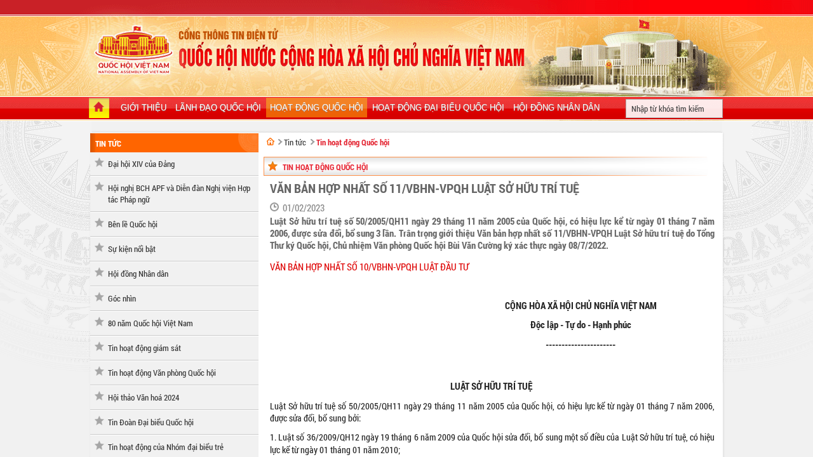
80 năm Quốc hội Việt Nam (150, 323)
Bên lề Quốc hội (133, 224)
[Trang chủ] (99, 109)
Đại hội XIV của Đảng (141, 163)
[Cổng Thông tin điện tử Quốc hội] (270, 141)
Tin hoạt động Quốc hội (352, 142)
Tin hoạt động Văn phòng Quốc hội (162, 372)
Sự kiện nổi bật (132, 249)
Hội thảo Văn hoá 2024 (143, 397)
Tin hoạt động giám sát (144, 348)
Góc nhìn (122, 298)
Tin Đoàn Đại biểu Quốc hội (151, 422)
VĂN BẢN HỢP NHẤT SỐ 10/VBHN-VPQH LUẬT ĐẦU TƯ (369, 267)
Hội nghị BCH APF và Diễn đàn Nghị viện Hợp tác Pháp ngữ (179, 193)
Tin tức (108, 143)
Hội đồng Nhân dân (138, 273)
